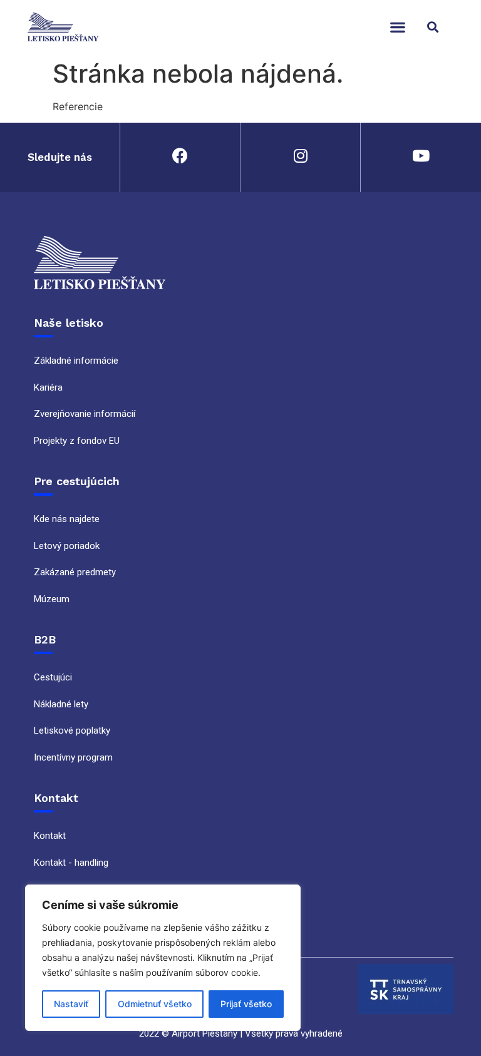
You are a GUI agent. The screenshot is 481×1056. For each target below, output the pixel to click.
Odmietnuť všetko (155, 1003)
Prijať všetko (246, 1003)
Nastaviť (71, 1003)
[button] (397, 26)
